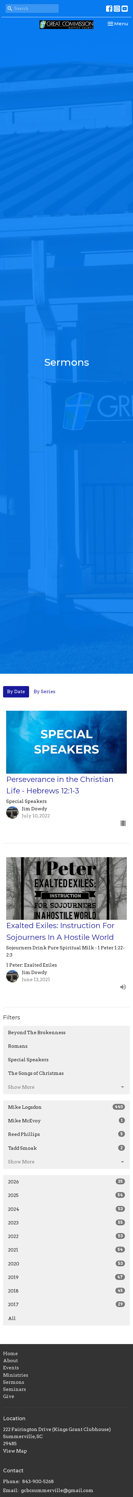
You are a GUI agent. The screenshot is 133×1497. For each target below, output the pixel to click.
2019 (65, 1277)
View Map (15, 1451)
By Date (16, 691)
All (12, 1318)
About (10, 1360)
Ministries (15, 1375)
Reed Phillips (65, 1134)
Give (8, 1396)
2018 (65, 1291)
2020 (65, 1264)
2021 (65, 1250)
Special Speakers (28, 1060)
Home (10, 1353)
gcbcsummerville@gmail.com (57, 1490)
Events (11, 1368)
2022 (65, 1236)
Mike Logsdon (65, 1107)
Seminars (14, 1389)
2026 (65, 1182)
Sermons (13, 1382)
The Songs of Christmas (36, 1073)
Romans (18, 1046)
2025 (65, 1195)
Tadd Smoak (65, 1148)
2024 (65, 1209)
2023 (65, 1223)
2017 (65, 1304)
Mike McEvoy (65, 1121)
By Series (44, 691)
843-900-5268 (38, 1481)
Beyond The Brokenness (37, 1032)
